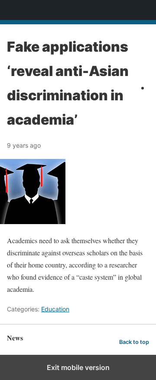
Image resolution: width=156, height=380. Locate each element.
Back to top (134, 342)
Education (55, 309)
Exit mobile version (78, 367)
